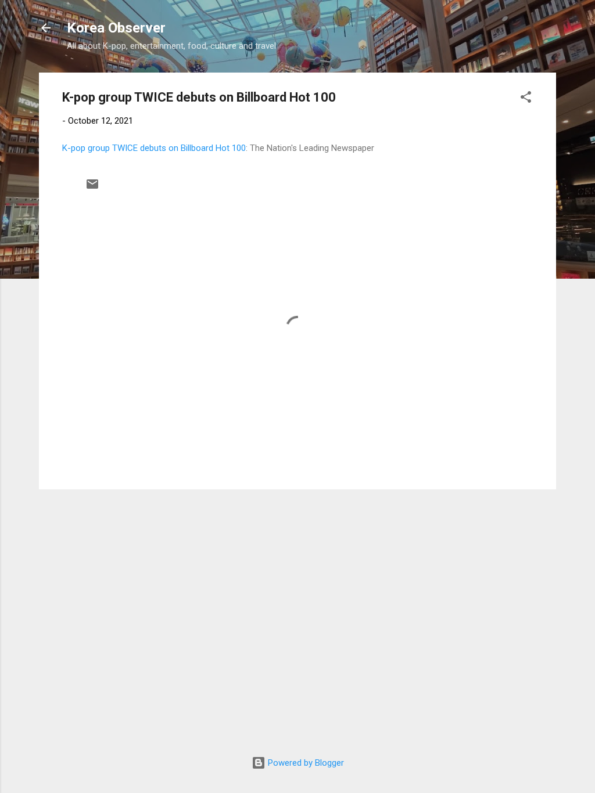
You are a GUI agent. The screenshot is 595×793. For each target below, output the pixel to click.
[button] (526, 99)
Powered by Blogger (305, 763)
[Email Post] (92, 188)
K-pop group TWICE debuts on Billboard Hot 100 (154, 148)
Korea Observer (116, 28)
